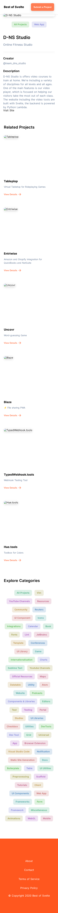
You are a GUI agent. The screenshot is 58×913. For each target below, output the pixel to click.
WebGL (32, 818)
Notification (43, 751)
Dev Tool (14, 734)
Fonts (14, 634)
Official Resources (22, 676)
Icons (41, 617)
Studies (19, 718)
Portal (43, 709)
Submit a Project (43, 7)
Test (14, 709)
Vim (39, 592)
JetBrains (41, 634)
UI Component (22, 617)
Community (21, 609)
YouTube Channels (19, 601)
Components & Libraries (21, 701)
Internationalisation (22, 659)
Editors (46, 701)
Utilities (29, 726)
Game (38, 651)
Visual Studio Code (18, 751)
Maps (43, 676)
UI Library (22, 651)
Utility (31, 684)
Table (29, 768)
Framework (17, 810)
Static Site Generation (22, 760)
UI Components (20, 793)
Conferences (38, 643)
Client (37, 785)
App (15, 743)
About (29, 861)
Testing (28, 709)
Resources (43, 601)
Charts (43, 659)
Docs (45, 760)
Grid (28, 734)
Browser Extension (35, 743)
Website (20, 693)
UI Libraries (37, 718)
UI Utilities (45, 768)
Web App (39, 24)
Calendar (33, 626)
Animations (14, 818)
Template (18, 643)
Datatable (15, 684)
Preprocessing (21, 776)
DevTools (46, 726)
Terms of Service (29, 879)
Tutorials (22, 785)
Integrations (14, 626)
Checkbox (12, 726)
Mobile (47, 818)
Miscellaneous (39, 810)
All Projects (20, 24)
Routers (39, 609)
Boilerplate (13, 768)
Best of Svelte (14, 7)
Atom (45, 684)
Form (40, 801)
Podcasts (37, 693)
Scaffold (40, 776)
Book (48, 626)
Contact (29, 869)
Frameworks (22, 801)
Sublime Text (15, 668)
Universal (44, 734)
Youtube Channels (40, 668)
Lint (27, 634)
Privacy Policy (29, 888)
